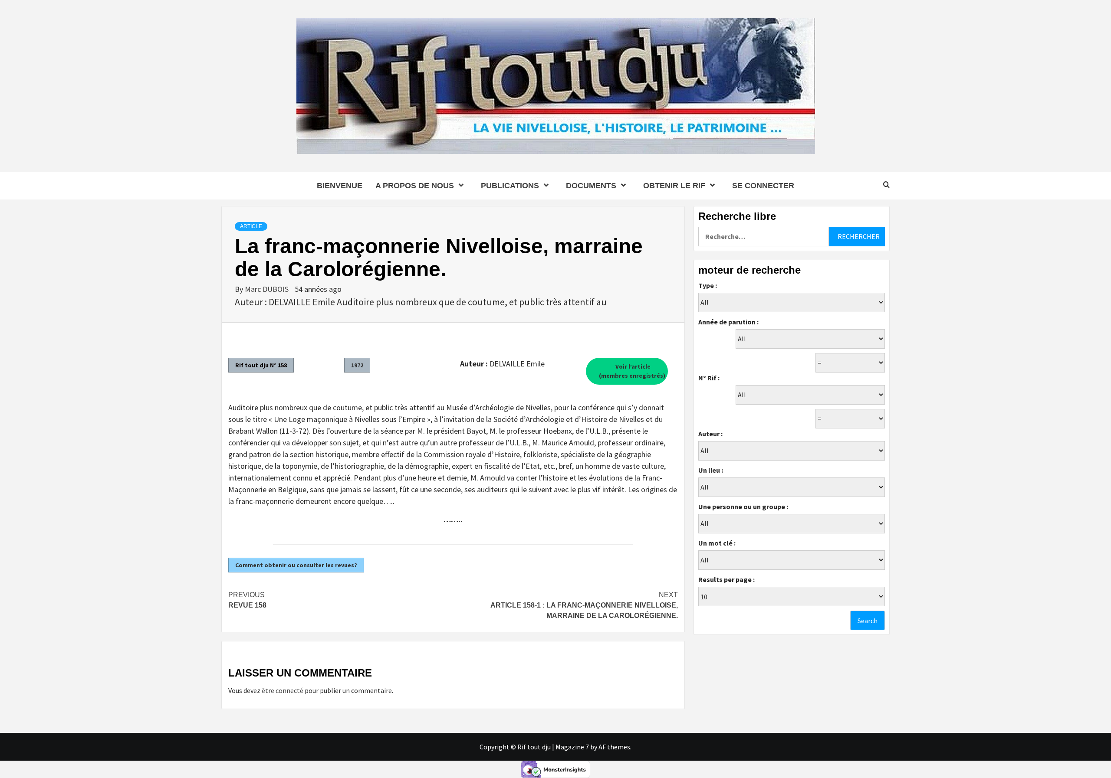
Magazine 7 (572, 746)
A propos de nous (414, 185)
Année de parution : (728, 321)
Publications (510, 185)
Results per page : (726, 579)
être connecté (282, 690)
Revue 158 (247, 600)
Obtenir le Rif (674, 185)
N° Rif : (709, 377)
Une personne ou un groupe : (743, 506)
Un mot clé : (717, 543)
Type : (707, 285)
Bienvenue (339, 185)
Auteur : (710, 433)
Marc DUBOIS (267, 289)
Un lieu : (710, 470)
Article (251, 226)
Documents (591, 185)
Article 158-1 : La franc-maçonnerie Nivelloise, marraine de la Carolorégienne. (584, 605)
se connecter (763, 185)
